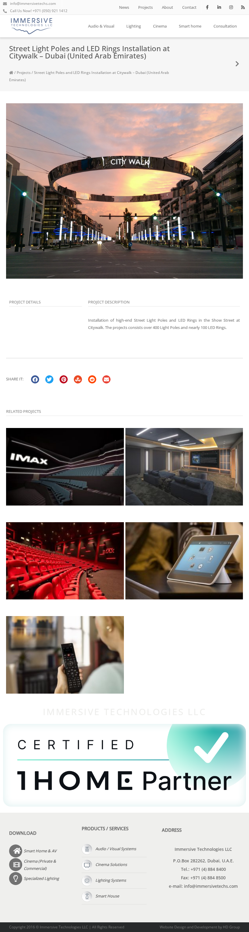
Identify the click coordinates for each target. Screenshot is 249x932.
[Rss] (243, 7)
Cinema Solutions (111, 864)
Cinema (160, 26)
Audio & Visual (101, 26)
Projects (145, 7)
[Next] (237, 64)
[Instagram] (231, 7)
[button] (35, 379)
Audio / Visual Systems (115, 848)
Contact (189, 7)
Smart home (190, 26)
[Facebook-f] (207, 7)
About (167, 7)
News (124, 7)
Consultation (225, 26)
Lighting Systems (110, 880)
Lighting (133, 26)
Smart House (107, 896)
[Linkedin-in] (219, 7)
